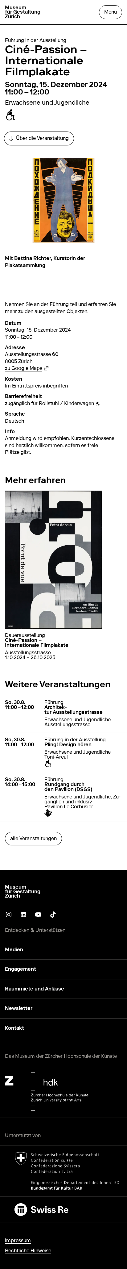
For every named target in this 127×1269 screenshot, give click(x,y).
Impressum (18, 1240)
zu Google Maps (26, 368)
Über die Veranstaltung (41, 139)
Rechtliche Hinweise (28, 1251)
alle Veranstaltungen (33, 838)
